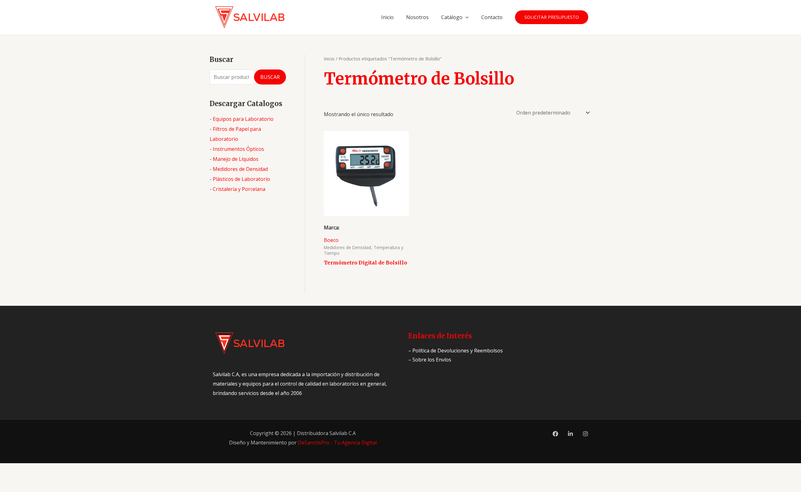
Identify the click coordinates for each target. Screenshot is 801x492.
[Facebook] (555, 434)
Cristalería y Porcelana (239, 189)
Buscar (270, 77)
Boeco (331, 240)
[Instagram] (585, 434)
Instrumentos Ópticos (238, 149)
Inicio (387, 17)
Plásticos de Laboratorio (241, 179)
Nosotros (417, 17)
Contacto (492, 17)
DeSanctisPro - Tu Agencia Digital (337, 442)
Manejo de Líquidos (235, 159)
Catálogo (451, 17)
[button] (465, 17)
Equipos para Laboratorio (243, 118)
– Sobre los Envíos (429, 359)
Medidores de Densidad (240, 169)
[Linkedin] (570, 434)
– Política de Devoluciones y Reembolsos (455, 350)
